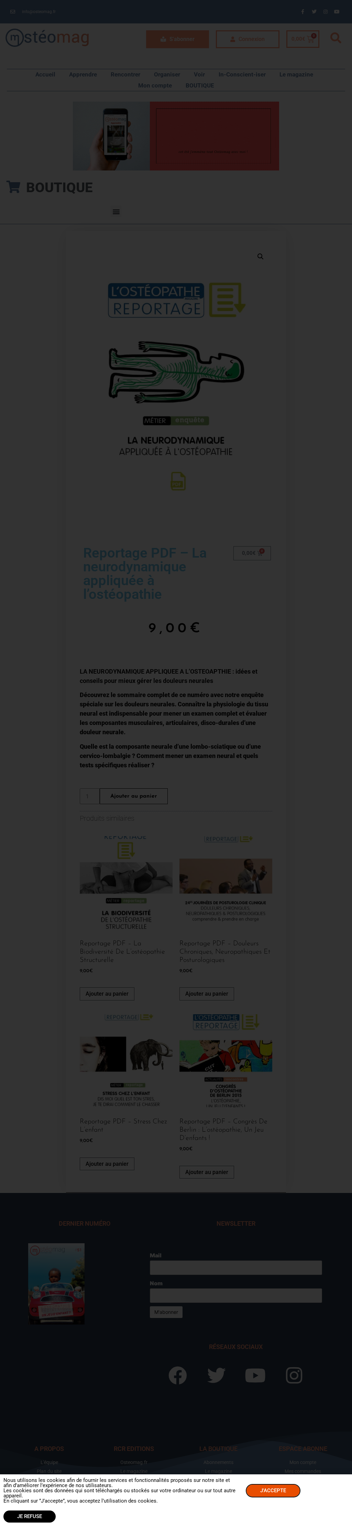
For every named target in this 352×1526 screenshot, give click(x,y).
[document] (176, 763)
